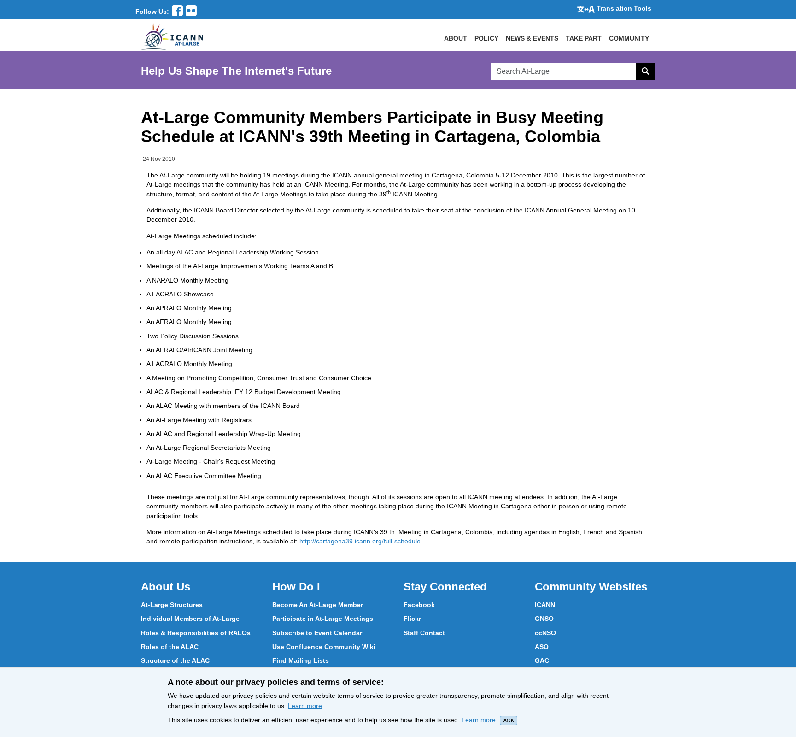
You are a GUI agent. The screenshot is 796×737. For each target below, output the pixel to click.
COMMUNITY (629, 38)
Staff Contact (424, 633)
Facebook (419, 604)
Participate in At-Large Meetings (322, 618)
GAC (542, 660)
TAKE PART (584, 38)
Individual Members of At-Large (190, 618)
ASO (542, 646)
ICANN (545, 604)
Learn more (305, 705)
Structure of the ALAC (175, 660)
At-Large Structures (172, 604)
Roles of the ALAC (170, 646)
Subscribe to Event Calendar (317, 633)
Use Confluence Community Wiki (323, 646)
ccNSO (545, 633)
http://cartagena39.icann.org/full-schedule (360, 541)
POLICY (486, 38)
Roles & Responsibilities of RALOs (196, 633)
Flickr (412, 618)
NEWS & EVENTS (532, 38)
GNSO (544, 618)
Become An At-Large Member (317, 604)
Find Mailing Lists (300, 660)
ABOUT (455, 38)
